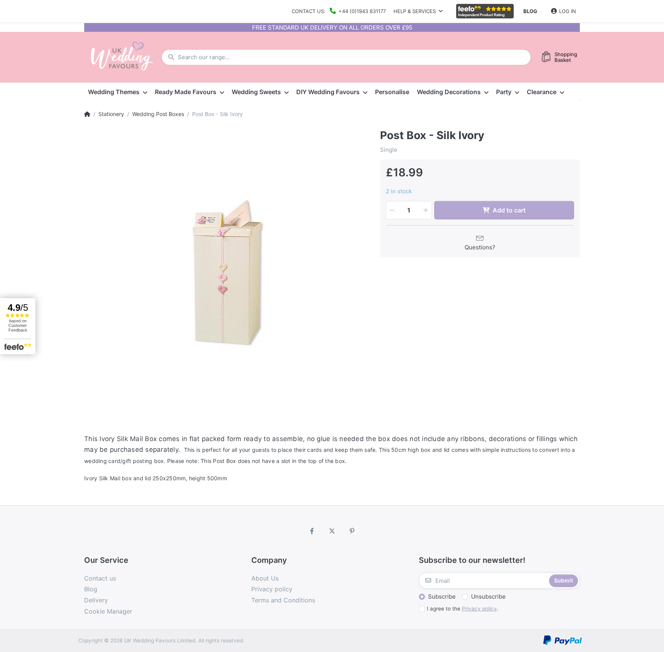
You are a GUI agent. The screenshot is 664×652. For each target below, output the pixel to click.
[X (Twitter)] (332, 531)
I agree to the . (462, 609)
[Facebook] (312, 531)
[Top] (87, 114)
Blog (530, 11)
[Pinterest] (352, 531)
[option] (226, 271)
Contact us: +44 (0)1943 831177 (339, 11)
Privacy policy (479, 609)
